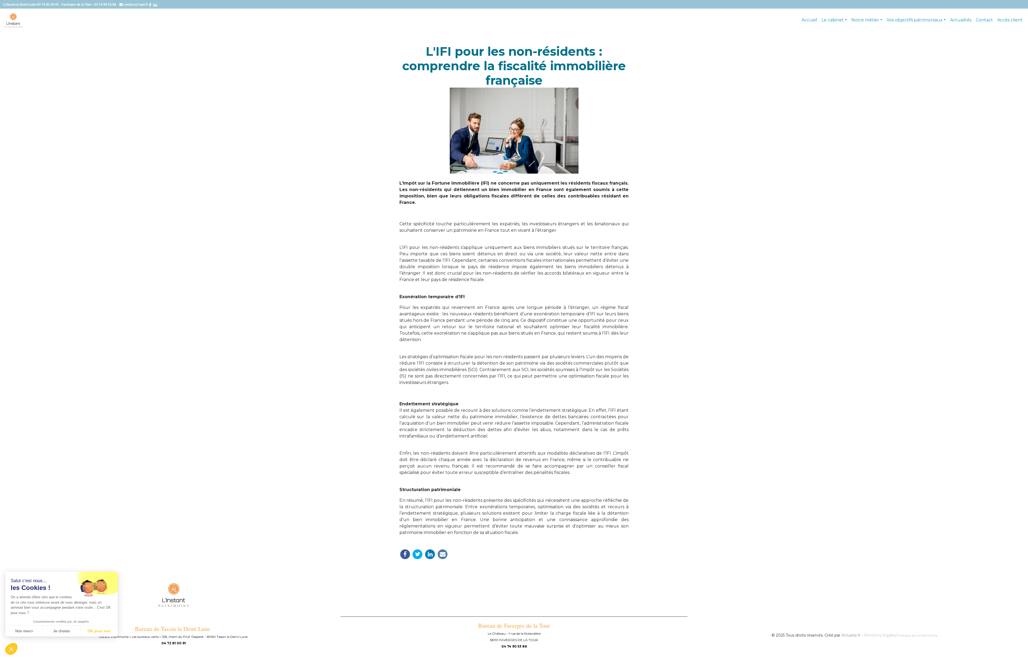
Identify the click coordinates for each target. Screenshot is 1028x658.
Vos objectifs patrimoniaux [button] (915, 20)
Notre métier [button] (865, 20)
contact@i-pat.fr (136, 4)
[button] (11, 648)
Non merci (24, 631)
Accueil (809, 20)
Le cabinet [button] (833, 20)
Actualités (961, 20)
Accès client (1010, 20)
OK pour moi (99, 631)
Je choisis (61, 631)
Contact (984, 20)
